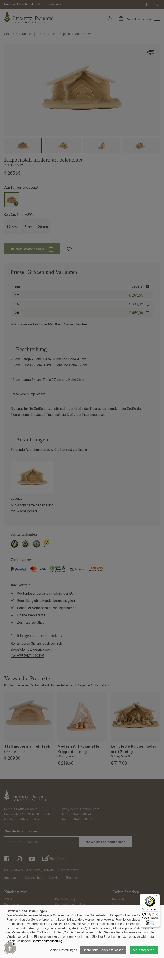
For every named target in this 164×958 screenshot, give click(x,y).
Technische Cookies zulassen (103, 950)
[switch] (150, 922)
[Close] (14, 944)
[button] (9, 948)
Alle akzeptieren (143, 950)
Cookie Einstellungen (63, 950)
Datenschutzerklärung (47, 941)
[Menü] (157, 896)
